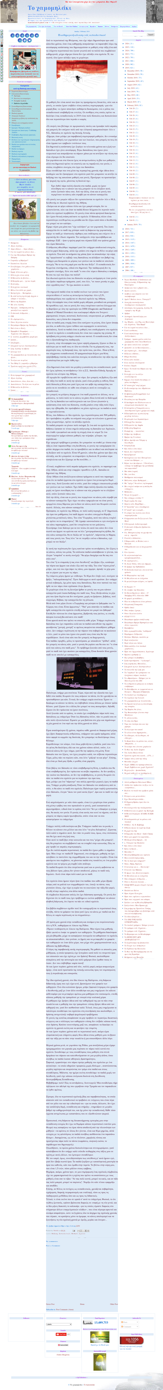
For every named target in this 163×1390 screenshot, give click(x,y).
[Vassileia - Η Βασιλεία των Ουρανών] (1, 80)
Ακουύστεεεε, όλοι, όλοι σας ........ (24, 381)
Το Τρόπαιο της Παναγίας (135, 948)
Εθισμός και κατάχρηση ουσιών (22, 123)
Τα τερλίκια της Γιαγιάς (134, 698)
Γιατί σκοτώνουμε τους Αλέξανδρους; (133, 334)
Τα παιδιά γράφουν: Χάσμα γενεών (139, 925)
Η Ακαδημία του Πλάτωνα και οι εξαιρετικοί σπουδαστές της (137, 403)
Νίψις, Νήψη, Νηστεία (133, 864)
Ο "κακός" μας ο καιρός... (134, 510)
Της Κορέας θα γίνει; (132, 709)
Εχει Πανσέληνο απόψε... (134, 799)
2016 (127, 236)
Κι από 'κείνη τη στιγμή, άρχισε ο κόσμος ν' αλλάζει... (24, 297)
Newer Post (50, 1304)
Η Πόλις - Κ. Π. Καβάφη (134, 825)
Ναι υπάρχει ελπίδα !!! (134, 498)
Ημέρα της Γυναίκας (132, 437)
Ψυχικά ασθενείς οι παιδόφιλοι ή (137, 773)
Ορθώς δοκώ (129, 607)
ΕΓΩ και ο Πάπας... (132, 353)
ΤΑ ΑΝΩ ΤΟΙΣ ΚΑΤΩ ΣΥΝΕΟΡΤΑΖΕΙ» (133, 920)
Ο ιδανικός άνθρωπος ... (20, 313)
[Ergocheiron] (1, 48)
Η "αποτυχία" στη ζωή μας (135, 385)
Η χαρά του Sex (130, 831)
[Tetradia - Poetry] (1, 78)
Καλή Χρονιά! (130, 454)
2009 (127, 260)
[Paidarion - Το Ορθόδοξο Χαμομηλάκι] (1, 69)
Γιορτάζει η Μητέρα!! (19, 260)
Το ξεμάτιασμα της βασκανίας (136, 942)
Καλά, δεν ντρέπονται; (133, 451)
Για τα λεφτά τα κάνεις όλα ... (137, 327)
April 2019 (131, 98)
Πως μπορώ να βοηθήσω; (134, 657)
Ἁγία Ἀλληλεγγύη (19, 446)
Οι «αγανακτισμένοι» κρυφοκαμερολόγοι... (133, 556)
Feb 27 (132, 112)
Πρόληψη (17, 96)
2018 (127, 229)
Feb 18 (132, 143)
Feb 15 (132, 153)
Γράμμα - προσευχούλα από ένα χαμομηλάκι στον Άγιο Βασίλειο (137, 340)
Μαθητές (74, 1233)
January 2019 (132, 224)
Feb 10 (132, 170)
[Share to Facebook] (86, 1231)
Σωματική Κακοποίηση (20, 91)
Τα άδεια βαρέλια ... (132, 916)
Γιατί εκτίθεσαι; (131, 330)
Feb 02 (132, 216)
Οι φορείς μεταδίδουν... (134, 598)
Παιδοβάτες (129, 628)
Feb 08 (132, 177)
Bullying (55, 1233)
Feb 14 (132, 157)
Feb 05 (132, 188)
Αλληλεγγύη (83, 26)
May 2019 (131, 95)
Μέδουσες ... (129, 492)
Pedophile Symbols (20, 101)
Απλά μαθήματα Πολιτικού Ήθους (138, 782)
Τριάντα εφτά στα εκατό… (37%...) (138, 755)
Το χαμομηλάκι (50, 7)
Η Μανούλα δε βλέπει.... (21, 278)
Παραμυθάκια (125, 26)
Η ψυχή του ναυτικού (19, 287)
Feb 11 (132, 167)
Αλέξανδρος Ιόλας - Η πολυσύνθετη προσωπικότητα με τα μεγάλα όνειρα (23, 480)
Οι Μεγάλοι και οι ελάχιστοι (136, 578)
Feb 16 (132, 150)
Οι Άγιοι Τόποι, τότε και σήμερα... (138, 564)
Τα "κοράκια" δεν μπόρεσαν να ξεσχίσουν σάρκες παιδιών (137, 673)
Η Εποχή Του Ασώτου (133, 422)
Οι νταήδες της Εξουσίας (134, 590)
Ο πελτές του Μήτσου (133, 870)
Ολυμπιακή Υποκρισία (133, 604)
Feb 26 (132, 115)
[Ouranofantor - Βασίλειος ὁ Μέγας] (1, 63)
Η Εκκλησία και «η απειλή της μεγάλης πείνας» (136, 414)
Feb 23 (132, 125)
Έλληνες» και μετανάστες (134, 796)
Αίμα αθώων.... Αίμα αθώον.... (23, 249)
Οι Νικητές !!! (129, 587)
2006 (127, 270)
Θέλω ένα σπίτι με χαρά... (21, 290)
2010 (127, 256)
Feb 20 (132, 136)
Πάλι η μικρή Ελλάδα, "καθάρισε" (138, 631)
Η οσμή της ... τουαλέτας (134, 431)
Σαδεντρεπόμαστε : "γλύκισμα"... (138, 660)
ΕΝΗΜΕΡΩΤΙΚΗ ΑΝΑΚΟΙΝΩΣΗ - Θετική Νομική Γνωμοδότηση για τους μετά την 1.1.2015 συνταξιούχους (24, 414)
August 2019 (132, 84)
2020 (127, 64)
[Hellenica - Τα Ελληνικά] (1, 51)
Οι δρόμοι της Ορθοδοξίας (134, 566)
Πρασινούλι (16, 423)
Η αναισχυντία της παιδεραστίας (138, 807)
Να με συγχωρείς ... (132, 495)
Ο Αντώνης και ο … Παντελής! (136, 867)
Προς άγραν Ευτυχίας (133, 893)
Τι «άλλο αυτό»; (131, 718)
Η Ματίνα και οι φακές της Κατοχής (139, 810)
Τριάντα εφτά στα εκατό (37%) (23, 366)
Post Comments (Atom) (65, 1309)
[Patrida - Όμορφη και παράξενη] (1, 72)
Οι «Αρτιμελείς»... (18, 319)
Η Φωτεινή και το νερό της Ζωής (137, 828)
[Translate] (1, 37)
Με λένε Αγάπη (17, 304)
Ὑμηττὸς (15, 466)
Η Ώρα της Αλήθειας (132, 434)
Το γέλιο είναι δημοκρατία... (136, 732)
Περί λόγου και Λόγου (133, 643)
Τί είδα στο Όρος (131, 721)
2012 (127, 249)
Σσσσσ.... (14, 340)
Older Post (114, 1304)
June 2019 (131, 91)
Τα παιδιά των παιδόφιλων (135, 695)
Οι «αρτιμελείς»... (131, 560)
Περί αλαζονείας (131, 640)
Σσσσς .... (14, 390)
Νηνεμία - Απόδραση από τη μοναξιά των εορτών (22, 308)
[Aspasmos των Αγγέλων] (1, 42)
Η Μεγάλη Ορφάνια (132, 428)
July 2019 (131, 88)
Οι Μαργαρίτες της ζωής (134, 575)
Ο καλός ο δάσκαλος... (133, 538)
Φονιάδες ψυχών (131, 761)
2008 (127, 263)
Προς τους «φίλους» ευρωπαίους (137, 896)
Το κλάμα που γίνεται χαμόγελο (137, 746)
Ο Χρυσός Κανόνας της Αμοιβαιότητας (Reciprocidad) (22, 402)
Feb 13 (132, 160)
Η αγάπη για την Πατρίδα (135, 399)
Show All (38, 506)
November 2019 (133, 74)
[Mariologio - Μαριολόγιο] (1, 57)
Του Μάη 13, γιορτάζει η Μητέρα (24, 363)
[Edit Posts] (1, 34)
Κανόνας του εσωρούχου (22, 98)
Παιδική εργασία (17, 113)
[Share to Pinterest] (88, 1231)
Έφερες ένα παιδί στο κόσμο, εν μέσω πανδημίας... (137, 381)
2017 (127, 232)
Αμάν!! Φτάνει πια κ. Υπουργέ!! (137, 299)
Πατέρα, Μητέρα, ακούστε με (136, 637)
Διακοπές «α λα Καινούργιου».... (137, 347)
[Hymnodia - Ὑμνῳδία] (1, 54)
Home (82, 1304)
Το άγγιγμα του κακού (133, 729)
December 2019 (133, 71)
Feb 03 (132, 194)
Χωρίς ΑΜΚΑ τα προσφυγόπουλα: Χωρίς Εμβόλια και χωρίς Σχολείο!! (139, 765)
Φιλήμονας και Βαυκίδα (134, 957)
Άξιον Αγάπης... (17, 246)
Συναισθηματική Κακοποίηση (22, 106)
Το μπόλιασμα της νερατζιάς (22, 501)
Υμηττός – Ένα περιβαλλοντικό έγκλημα (23, 469)
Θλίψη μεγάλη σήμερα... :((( (135, 840)
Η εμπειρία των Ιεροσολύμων (136, 419)
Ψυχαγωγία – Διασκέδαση (134, 770)
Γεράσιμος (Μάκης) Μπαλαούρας (19, 432)
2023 (127, 54)
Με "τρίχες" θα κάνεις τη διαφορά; (138, 483)
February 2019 (132, 105)
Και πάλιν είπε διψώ (132, 448)
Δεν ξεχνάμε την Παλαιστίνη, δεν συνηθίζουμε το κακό (24, 449)
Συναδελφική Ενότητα (21, 409)
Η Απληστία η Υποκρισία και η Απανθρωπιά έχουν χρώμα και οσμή (139, 409)
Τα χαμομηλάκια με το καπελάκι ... (138, 701)
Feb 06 (132, 184)
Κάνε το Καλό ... (131, 849)
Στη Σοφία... (16, 342)
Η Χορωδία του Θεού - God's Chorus (138, 834)
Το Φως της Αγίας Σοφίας (134, 749)
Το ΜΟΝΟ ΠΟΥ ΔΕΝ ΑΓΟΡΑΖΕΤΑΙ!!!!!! (132, 938)
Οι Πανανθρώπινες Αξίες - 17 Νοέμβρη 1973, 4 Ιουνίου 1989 (136, 594)
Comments (127, 1326)
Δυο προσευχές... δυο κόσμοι (135, 350)
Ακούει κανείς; (130, 290)
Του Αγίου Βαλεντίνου (133, 752)
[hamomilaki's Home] (1, 31)
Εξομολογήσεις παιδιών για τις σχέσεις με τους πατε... (141, 199)
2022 (127, 57)
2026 (127, 43)
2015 (127, 239)
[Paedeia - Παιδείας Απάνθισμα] (1, 66)
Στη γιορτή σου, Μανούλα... (135, 663)
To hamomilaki (17, 399)
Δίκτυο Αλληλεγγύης (20, 456)
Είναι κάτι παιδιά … (132, 359)
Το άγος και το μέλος (19, 360)
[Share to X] (83, 1231)
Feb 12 (132, 163)
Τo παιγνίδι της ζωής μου (134, 669)
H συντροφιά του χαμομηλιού (23, 375)
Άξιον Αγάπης (16, 378)
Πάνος (107, 26)
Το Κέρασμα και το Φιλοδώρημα (137, 934)
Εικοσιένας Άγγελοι (19, 263)
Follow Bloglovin (63, 1354)
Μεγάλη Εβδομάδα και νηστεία (137, 855)
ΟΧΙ (12, 316)
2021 (127, 61)
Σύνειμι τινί (16, 351)
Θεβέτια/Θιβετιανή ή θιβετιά (22, 426)
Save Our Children (71, 26)
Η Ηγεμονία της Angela (133, 425)
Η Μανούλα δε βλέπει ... (21, 387)
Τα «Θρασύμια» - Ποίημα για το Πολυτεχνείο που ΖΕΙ (137, 679)
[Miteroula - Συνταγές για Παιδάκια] (1, 60)
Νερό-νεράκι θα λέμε (133, 501)
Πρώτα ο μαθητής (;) (132, 654)
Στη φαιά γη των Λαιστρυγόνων (137, 666)
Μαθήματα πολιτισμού (133, 477)
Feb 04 (132, 191)
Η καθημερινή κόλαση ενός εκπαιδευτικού (140, 205)
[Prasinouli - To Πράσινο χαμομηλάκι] (1, 75)
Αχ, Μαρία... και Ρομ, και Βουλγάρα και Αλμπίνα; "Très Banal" (139, 323)
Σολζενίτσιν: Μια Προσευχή (135, 905)
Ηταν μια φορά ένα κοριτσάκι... (137, 837)
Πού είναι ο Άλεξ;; (18, 328)
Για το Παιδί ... (59, 26)
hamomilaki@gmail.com (38, 23)
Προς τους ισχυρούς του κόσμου (137, 899)
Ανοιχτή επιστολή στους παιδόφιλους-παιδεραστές (135, 303)
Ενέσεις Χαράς (130, 365)
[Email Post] (73, 1230)
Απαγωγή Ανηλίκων (18, 116)
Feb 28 (132, 108)
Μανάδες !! (129, 852)
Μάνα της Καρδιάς (18, 301)
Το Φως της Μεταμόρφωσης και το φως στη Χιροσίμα (138, 952)
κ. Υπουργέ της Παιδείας (134, 843)
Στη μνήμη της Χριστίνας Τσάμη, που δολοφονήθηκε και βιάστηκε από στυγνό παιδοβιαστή (139, 911)
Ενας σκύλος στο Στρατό (134, 362)
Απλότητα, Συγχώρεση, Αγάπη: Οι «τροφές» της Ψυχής (138, 309)
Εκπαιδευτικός (65, 1233)
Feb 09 (132, 174)
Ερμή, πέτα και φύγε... (20, 272)
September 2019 (133, 81)
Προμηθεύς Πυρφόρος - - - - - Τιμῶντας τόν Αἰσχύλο (22, 332)
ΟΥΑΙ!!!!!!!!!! (129, 616)
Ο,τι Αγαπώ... (130, 552)
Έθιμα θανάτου (130, 356)
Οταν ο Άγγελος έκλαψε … (135, 882)
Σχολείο (82, 1233)
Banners (100, 26)
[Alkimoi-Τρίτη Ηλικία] (1, 39)
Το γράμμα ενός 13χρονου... (135, 928)
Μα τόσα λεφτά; (131, 471)
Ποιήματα (114, 26)
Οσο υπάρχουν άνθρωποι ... (135, 879)
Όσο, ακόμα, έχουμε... (133, 610)
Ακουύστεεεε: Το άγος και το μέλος (25, 384)
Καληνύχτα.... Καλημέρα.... (22, 293)
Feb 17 (132, 146)
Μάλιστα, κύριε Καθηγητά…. (136, 480)
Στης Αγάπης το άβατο (20, 348)
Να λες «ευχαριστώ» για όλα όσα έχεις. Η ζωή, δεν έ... (141, 210)
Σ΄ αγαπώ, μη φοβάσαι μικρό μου (24, 336)
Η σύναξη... (15, 284)
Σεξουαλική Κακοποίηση (20, 94)
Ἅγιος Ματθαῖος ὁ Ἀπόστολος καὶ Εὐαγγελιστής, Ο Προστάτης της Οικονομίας (137, 282)
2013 (127, 246)
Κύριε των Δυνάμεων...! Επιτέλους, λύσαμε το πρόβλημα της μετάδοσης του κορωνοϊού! (139, 465)
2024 (127, 50)
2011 (127, 253)
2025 (127, 47)
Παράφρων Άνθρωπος (133, 634)
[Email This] (78, 1231)
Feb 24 (132, 122)
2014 (127, 242)
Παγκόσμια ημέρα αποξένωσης (136, 619)
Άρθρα (134, 26)
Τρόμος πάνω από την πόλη (135, 758)
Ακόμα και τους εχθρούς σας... (136, 288)
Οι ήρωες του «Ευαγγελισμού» (136, 873)
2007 (127, 267)
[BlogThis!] (81, 1231)
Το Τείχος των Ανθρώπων (134, 945)
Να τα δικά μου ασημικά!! (134, 861)
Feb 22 (132, 129)
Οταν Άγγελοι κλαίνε (133, 613)
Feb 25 (132, 118)
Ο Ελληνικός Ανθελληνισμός (135, 524)
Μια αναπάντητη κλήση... (134, 858)
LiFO (78, 1226)
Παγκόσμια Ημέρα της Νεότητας (24, 325)
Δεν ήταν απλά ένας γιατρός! (136, 344)
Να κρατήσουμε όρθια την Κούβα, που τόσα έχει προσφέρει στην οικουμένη (24, 438)
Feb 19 (132, 139)
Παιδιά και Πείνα (131, 890)
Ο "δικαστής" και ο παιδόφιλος (136, 507)
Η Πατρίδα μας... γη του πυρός (23, 281)
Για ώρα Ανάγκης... (45, 26)
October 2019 (132, 77)
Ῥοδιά (13, 499)
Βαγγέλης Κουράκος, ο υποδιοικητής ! (20, 492)
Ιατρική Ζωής (129, 445)
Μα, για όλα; (129, 474)
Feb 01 (132, 220)
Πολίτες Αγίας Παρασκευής (23, 476)
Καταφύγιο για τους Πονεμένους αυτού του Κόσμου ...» (137, 458)
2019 (127, 67)
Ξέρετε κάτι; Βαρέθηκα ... (134, 504)
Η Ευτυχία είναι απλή (20, 275)
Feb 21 (132, 132)
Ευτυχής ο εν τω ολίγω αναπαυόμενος (133, 375)
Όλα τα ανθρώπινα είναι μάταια (138, 601)
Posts (125, 1322)
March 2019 (132, 102)
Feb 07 (132, 181)
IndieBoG (15, 488)
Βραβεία (93, 26)
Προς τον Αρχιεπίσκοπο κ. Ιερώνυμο (139, 651)
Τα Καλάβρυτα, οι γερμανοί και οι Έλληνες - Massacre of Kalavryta (138, 690)
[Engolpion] (1, 45)
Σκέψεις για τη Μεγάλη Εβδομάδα (138, 902)
